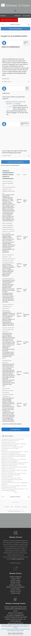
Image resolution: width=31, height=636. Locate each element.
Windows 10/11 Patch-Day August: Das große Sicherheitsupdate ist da (14, 471)
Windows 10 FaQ (15, 579)
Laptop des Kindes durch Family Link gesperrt (8, 329)
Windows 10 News (15, 589)
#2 (28, 155)
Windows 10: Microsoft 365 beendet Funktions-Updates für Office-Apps (15, 467)
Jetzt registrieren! (15, 429)
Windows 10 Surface (15, 591)
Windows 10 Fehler (15, 583)
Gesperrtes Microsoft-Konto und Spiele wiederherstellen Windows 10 (8, 392)
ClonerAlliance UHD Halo (8, 442)
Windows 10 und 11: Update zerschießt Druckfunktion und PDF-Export (12, 447)
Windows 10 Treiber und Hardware (15, 587)
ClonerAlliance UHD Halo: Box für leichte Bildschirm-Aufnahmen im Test (13, 439)
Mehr (15, 492)
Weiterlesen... (6, 78)
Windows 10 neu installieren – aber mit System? (15, 462)
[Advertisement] (16, 53)
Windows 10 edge (15, 593)
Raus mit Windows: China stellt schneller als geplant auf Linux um (14, 457)
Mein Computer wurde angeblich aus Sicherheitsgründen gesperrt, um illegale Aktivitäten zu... (8, 187)
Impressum (18, 506)
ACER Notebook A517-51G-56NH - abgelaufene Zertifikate (15, 483)
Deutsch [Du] (15, 502)
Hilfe (11, 506)
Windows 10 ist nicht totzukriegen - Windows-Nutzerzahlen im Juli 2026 (14, 486)
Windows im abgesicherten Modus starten (15, 607)
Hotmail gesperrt (8, 278)
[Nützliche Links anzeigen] (28, 24)
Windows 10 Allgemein (15, 577)
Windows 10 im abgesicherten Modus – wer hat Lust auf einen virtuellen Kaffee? (15, 452)
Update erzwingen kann (18, 559)
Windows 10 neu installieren (15, 613)
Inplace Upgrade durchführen (15, 623)
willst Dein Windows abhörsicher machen (16, 617)
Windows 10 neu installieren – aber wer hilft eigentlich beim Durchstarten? (14, 460)
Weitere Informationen (17, 633)
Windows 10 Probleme (15, 585)
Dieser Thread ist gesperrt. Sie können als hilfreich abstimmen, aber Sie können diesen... (8, 258)
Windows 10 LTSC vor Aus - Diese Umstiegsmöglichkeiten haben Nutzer (12, 478)
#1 (28, 81)
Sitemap (24, 506)
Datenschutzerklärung (14, 511)
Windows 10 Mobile (16, 581)
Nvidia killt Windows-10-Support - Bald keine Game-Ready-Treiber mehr (14, 444)
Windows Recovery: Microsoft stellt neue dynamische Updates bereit (13, 464)
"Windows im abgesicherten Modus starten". (14, 454)
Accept (9, 633)
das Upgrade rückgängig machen (15, 615)
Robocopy (4, 450)
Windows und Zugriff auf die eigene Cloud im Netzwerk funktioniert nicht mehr (14, 474)
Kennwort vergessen (7, 481)
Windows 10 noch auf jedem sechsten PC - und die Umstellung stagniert (15, 489)
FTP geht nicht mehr (7, 476)
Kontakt (6, 506)
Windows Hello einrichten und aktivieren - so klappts (15, 103)
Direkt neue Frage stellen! (9, 20)
